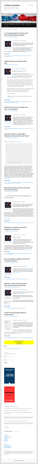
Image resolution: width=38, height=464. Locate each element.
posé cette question (21, 293)
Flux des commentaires (7, 446)
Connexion (5, 444)
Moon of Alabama (17, 40)
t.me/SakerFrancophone (16, 348)
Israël (22, 101)
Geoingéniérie (13, 101)
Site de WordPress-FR (7, 447)
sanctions (10, 56)
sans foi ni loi (24, 71)
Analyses (9, 182)
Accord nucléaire (6, 56)
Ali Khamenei (9, 337)
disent (28, 268)
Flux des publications (7, 445)
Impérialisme (17, 55)
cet (18, 322)
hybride (14, 55)
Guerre (12, 55)
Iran (20, 55)
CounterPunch (20, 141)
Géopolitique (12, 128)
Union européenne (8, 183)
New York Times (30, 337)
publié (20, 204)
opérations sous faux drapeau (13, 102)
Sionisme (28, 253)
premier (14, 213)
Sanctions (32, 182)
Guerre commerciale (24, 182)
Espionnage (9, 222)
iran (24, 308)
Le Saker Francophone (12, 5)
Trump (27, 55)
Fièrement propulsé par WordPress (19, 460)
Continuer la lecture (29, 51)
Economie (11, 182)
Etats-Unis (9, 55)
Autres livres (6, 403)
